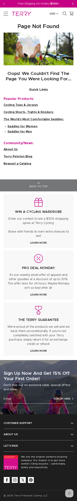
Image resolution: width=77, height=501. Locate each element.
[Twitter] (23, 480)
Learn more (38, 243)
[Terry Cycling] (21, 13)
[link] (38, 221)
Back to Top (38, 186)
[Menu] (6, 13)
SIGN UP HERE (62, 399)
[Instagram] (15, 480)
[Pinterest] (31, 480)
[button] (73, 4)
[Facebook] (7, 480)
